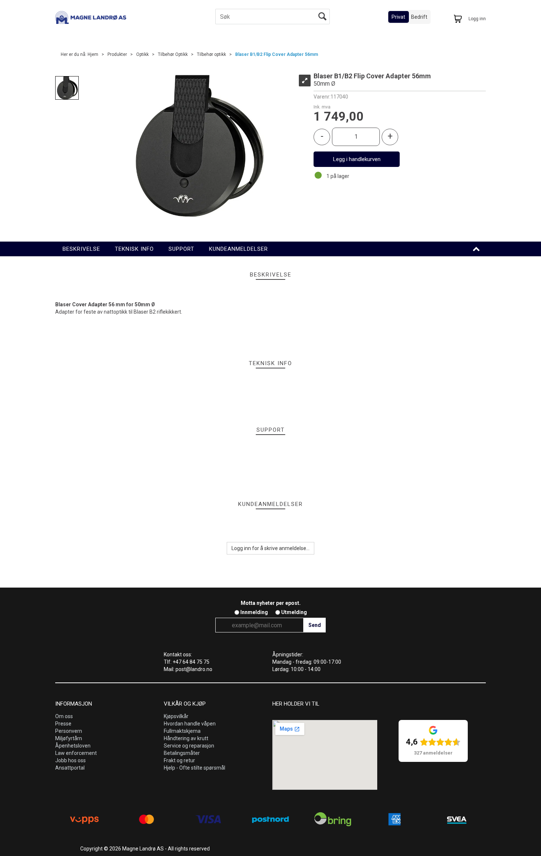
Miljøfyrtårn (68, 738)
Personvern (68, 731)
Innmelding (254, 612)
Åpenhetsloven (73, 746)
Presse (63, 724)
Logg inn (477, 18)
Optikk (142, 54)
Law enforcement (76, 753)
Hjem (93, 54)
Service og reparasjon (189, 746)
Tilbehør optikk (211, 54)
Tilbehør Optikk (173, 54)
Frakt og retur (179, 760)
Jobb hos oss (70, 760)
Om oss (64, 716)
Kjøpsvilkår (176, 716)
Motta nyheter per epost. (271, 603)
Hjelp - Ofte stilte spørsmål (194, 768)
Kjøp (357, 159)
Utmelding (294, 612)
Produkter (117, 54)
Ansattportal (70, 768)
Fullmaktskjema (182, 731)
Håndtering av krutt (186, 738)
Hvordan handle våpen (190, 724)
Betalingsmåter (182, 753)
